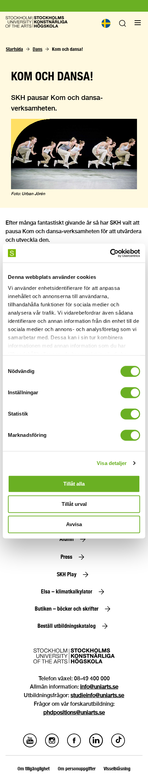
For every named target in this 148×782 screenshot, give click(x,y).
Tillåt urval (74, 504)
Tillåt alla (74, 484)
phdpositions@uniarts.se (74, 712)
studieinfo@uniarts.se (97, 695)
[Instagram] (52, 745)
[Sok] (122, 25)
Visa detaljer (112, 463)
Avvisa (74, 524)
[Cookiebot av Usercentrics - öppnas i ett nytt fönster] (110, 253)
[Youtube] (30, 745)
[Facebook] (74, 745)
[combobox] (105, 23)
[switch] (130, 392)
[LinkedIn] (96, 745)
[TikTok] (118, 745)
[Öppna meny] (137, 22)
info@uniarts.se (99, 686)
